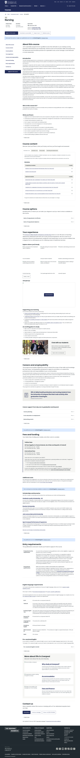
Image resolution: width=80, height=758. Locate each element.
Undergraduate (38, 730)
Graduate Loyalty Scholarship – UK (33, 498)
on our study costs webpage (46, 482)
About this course (10, 44)
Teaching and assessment (52, 150)
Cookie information (26, 754)
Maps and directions (68, 740)
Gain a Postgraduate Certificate (32, 218)
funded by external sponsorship (49, 464)
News (55, 1)
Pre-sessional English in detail (31, 647)
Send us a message (36, 712)
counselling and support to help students (39, 319)
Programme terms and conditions (53, 721)
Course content (9, 47)
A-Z (64, 1)
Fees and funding (10, 60)
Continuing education (39, 739)
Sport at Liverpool (50, 733)
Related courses (46, 33)
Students (73, 1)
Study (8, 14)
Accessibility (7, 754)
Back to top (26, 137)
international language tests (39, 591)
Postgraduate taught (15, 14)
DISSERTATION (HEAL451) (30, 171)
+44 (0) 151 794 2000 (68, 737)
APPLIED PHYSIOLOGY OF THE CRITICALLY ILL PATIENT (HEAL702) (38, 190)
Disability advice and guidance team (54, 322)
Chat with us (27, 712)
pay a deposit (59, 466)
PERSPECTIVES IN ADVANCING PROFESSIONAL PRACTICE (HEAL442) (39, 168)
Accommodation (48, 676)
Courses (8, 10)
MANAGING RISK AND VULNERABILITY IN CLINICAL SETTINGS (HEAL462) (40, 179)
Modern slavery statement (45, 754)
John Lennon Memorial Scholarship (33, 514)
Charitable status (66, 754)
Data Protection (34, 754)
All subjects (48, 740)
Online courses (38, 735)
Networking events (28, 419)
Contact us (8, 66)
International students (39, 740)
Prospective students (27, 733)
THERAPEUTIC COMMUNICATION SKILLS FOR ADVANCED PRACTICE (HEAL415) (41, 187)
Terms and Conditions (56, 754)
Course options (9, 51)
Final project (42, 150)
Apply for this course (11, 33)
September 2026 (33, 25)
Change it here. (44, 38)
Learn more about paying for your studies (60, 469)
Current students (26, 730)
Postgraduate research (40, 733)
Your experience (9, 54)
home (5, 14)
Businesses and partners (28, 735)
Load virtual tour (49, 294)
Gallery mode (26, 276)
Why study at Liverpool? (50, 664)
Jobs (58, 1)
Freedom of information (16, 754)
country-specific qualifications (53, 591)
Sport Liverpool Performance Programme (35, 522)
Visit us (65, 742)
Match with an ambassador (58, 353)
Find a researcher (50, 735)
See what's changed (40, 721)
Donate (61, 1)
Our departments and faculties (53, 739)
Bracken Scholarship (29, 506)
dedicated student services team (32, 316)
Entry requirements (10, 63)
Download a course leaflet (25, 33)
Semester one (27, 150)
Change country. (47, 430)
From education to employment (32, 415)
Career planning (28, 411)
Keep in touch (37, 33)
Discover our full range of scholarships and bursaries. (34, 530)
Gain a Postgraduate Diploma (31, 222)
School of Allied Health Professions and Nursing (38, 235)
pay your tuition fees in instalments (37, 462)
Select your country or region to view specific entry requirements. (50, 566)
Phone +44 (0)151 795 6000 (49, 712)
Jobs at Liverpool (50, 730)
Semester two (35, 150)
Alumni (67, 1)
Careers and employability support (32, 313)
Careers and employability (12, 57)
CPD (35, 737)
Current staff (25, 732)
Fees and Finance (48, 689)
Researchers (25, 737)
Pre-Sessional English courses (29, 596)
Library (47, 732)
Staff (70, 1)
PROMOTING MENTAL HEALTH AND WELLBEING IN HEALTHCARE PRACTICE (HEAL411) (42, 193)
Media (24, 739)
